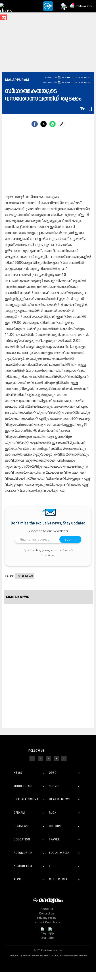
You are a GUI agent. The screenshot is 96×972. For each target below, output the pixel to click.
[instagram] (48, 758)
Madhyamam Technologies (40, 955)
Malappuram (17, 80)
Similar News (17, 597)
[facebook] (34, 124)
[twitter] (40, 758)
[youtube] (56, 758)
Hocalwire (80, 955)
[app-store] (52, 933)
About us (46, 909)
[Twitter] (43, 124)
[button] (6, 6)
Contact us (46, 913)
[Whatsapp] (52, 124)
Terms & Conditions (46, 922)
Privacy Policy (46, 918)
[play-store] (44, 933)
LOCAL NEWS (25, 576)
